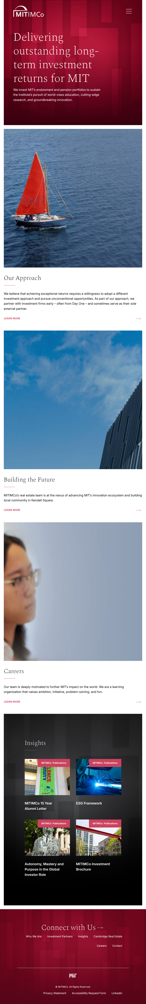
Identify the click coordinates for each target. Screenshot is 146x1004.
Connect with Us (68, 928)
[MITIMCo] (68, 11)
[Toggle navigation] (129, 11)
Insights (35, 743)
